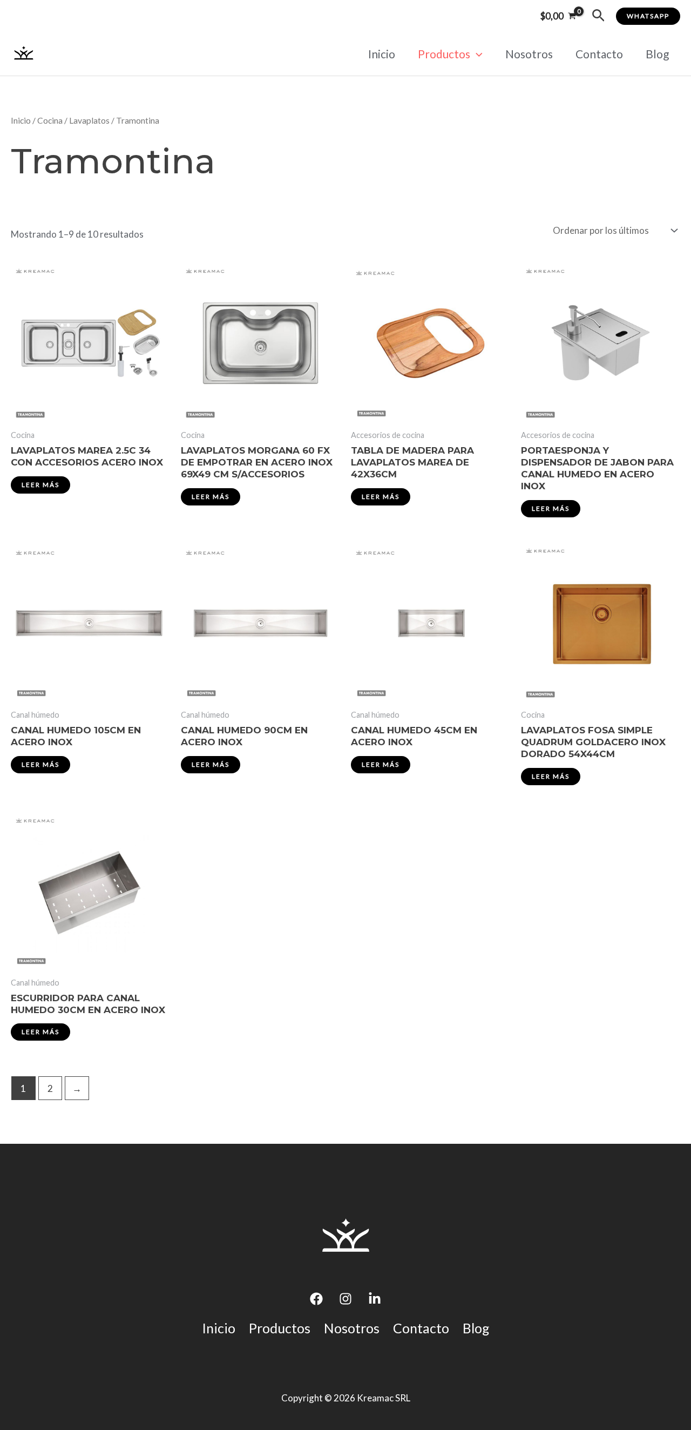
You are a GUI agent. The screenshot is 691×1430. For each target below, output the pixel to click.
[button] (598, 15)
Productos (444, 53)
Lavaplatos (89, 120)
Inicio (381, 53)
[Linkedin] (374, 1298)
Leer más (40, 485)
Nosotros (529, 53)
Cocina (50, 120)
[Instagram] (345, 1298)
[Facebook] (316, 1298)
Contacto (599, 53)
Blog (657, 53)
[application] (476, 54)
